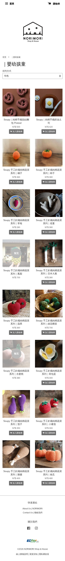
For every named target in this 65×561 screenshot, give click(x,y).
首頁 (4, 57)
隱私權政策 (44, 554)
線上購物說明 (22, 554)
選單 (11, 3)
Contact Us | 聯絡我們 (32, 512)
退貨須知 (34, 554)
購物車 (56, 3)
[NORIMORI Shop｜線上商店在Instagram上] (36, 529)
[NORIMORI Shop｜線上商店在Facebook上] (28, 529)
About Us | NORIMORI (32, 508)
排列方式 (6, 71)
